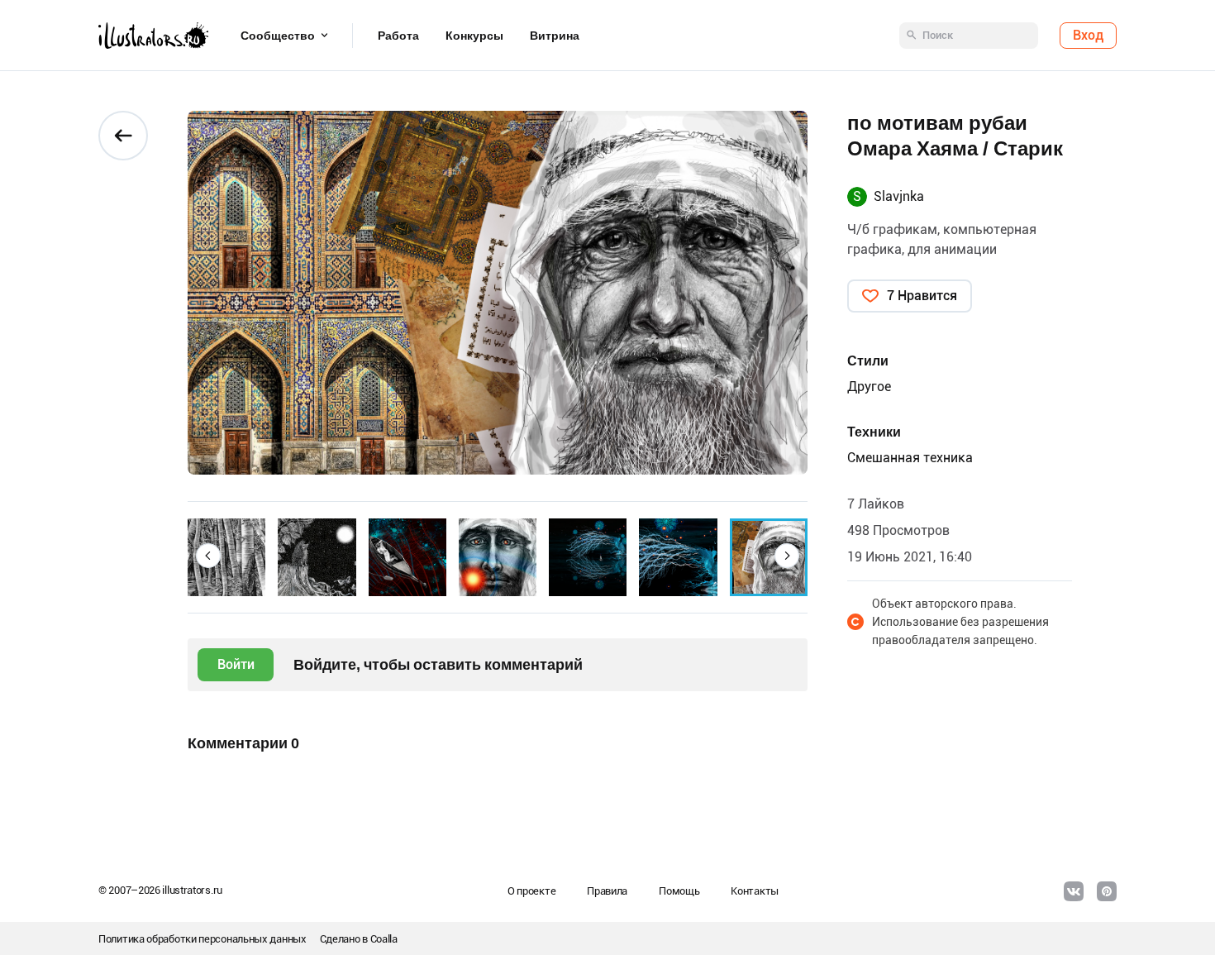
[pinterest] (1107, 891)
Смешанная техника (910, 458)
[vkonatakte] (1074, 891)
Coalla (384, 939)
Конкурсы (474, 35)
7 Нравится (922, 295)
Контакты (755, 891)
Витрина (554, 35)
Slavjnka (899, 196)
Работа (398, 35)
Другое (869, 386)
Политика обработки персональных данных (202, 939)
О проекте (531, 891)
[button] (208, 555)
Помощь (679, 891)
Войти (236, 664)
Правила (607, 891)
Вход (1088, 35)
